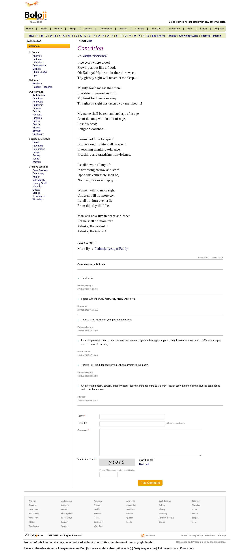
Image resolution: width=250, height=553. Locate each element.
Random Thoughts (42, 86)
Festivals (37, 114)
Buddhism (38, 105)
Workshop (38, 199)
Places (36, 127)
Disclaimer (210, 535)
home (29, 28)
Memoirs (37, 186)
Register (219, 28)
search (123, 28)
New (31, 35)
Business (37, 83)
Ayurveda (38, 101)
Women (37, 161)
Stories (36, 192)
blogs (73, 28)
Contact (139, 28)
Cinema (37, 108)
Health (36, 142)
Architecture (39, 95)
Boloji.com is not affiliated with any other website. (197, 21)
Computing (38, 173)
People (36, 124)
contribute (106, 28)
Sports (36, 75)
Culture (36, 111)
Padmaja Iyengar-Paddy (94, 55)
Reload (144, 464)
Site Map (222, 535)
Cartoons (37, 59)
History (36, 121)
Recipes (37, 152)
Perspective (39, 149)
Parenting (38, 145)
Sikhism (37, 130)
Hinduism (37, 118)
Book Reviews (40, 170)
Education (38, 62)
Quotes (36, 189)
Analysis (37, 55)
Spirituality (38, 134)
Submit (217, 35)
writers (88, 28)
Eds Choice (158, 35)
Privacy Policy (196, 535)
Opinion (37, 68)
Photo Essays (40, 72)
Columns (34, 80)
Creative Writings (38, 166)
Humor (36, 176)
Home (184, 535)
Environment (39, 65)
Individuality (39, 180)
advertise (174, 28)
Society (37, 155)
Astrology (38, 98)
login (203, 28)
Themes (205, 35)
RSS (189, 28)
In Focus (34, 52)
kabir (44, 28)
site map (156, 28)
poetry (58, 28)
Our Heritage (36, 91)
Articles (172, 35)
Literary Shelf (40, 183)
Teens (36, 158)
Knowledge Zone (188, 35)
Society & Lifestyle (39, 139)
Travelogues (39, 196)
